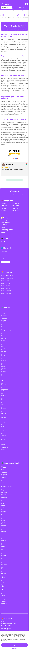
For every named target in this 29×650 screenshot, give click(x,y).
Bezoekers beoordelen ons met (11, 11)
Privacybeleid (14, 648)
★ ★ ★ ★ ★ (22, 11)
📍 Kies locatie (20, 7)
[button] (0, 14)
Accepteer (14, 645)
